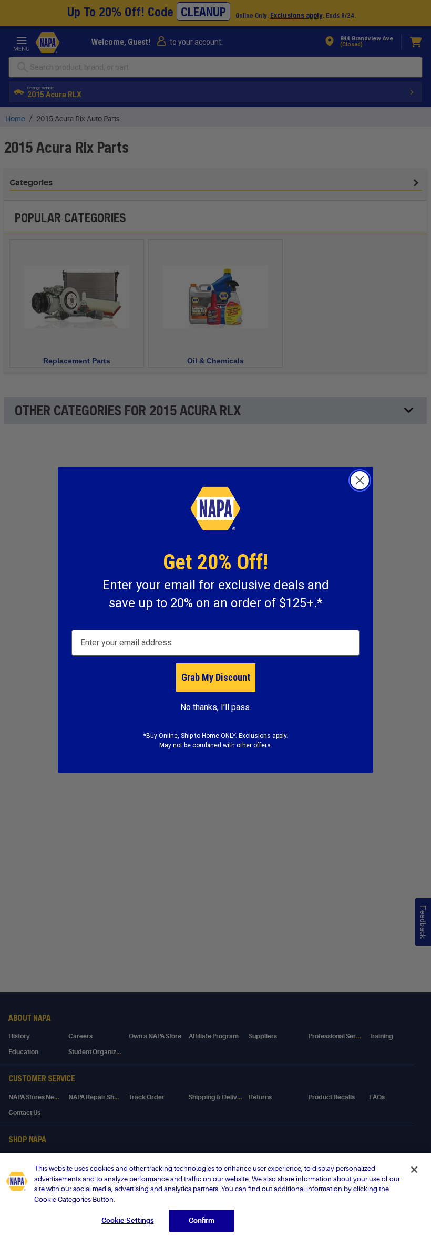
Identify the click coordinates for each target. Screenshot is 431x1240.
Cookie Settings (127, 1220)
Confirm (202, 1220)
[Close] (414, 1169)
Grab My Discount (215, 677)
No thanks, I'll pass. (215, 707)
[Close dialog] (360, 480)
